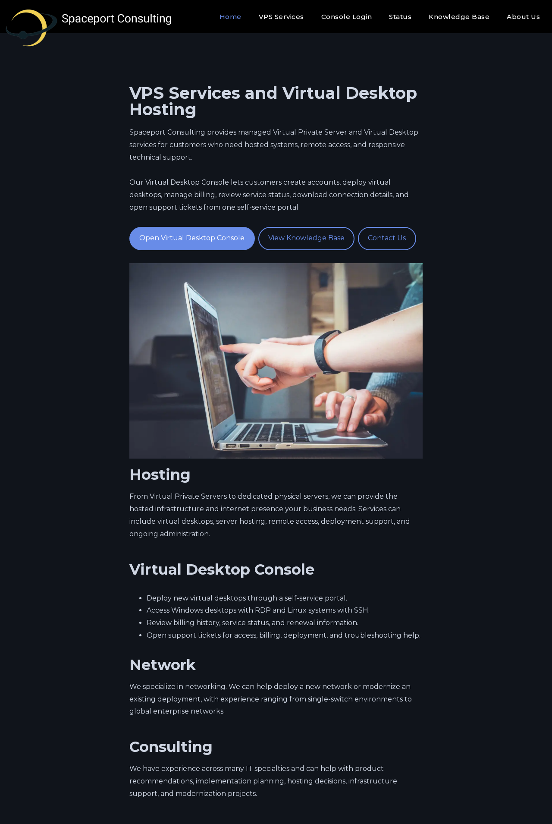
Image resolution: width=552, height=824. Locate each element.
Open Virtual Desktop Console (192, 238)
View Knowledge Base (306, 238)
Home (231, 17)
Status (400, 17)
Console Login (346, 17)
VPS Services (281, 17)
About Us (523, 17)
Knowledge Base (459, 17)
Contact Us (387, 238)
